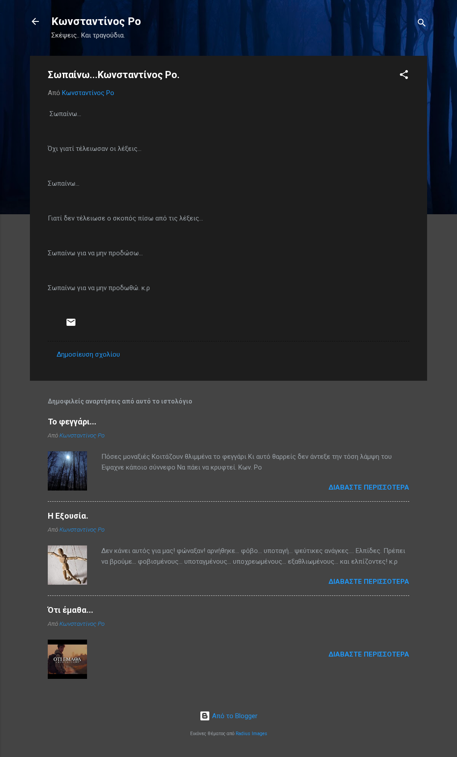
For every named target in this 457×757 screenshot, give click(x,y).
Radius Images (251, 733)
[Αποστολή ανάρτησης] (71, 325)
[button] (404, 76)
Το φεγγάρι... (72, 421)
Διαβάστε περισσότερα (368, 487)
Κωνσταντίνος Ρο (96, 21)
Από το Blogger (234, 716)
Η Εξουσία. (68, 515)
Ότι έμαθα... (70, 610)
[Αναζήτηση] (421, 24)
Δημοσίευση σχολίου (88, 354)
